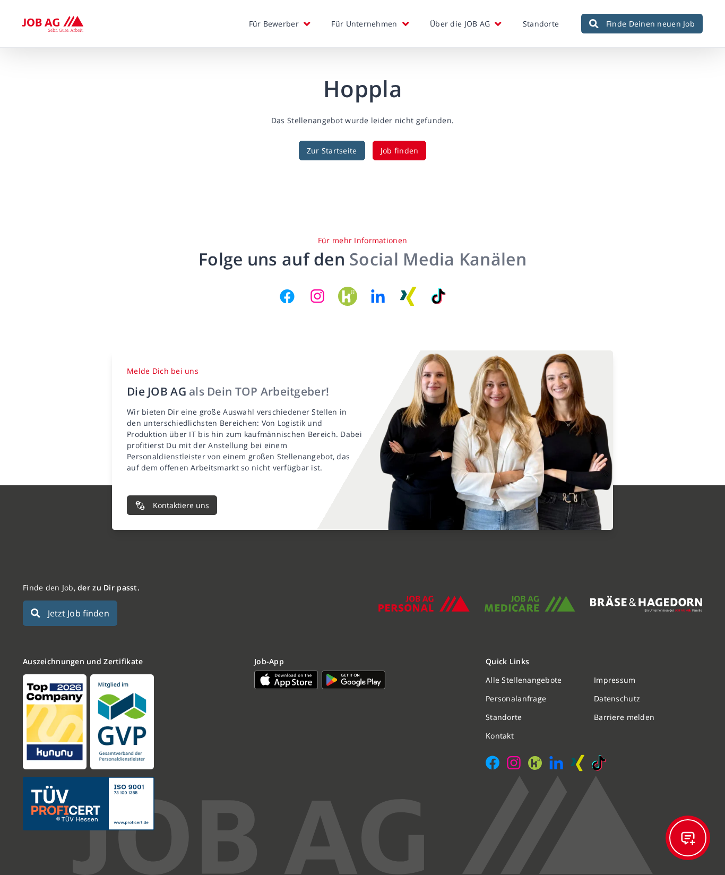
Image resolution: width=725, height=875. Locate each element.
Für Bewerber (274, 24)
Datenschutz (617, 698)
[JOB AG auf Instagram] (317, 296)
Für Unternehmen (364, 24)
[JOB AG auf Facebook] (287, 296)
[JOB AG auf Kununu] (347, 296)
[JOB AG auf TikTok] (438, 296)
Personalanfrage (516, 698)
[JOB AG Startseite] (52, 24)
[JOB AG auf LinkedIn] (377, 296)
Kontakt (500, 736)
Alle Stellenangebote (524, 680)
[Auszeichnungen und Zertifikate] (131, 721)
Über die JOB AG (460, 24)
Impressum (615, 680)
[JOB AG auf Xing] (408, 296)
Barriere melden (624, 717)
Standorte (541, 24)
